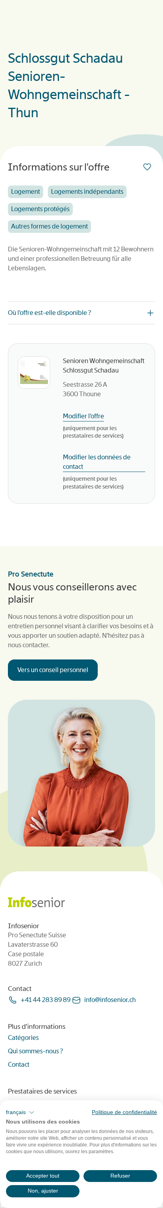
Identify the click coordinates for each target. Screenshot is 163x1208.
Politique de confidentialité (124, 1112)
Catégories (23, 1038)
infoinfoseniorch (110, 1000)
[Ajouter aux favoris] (148, 167)
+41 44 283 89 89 (45, 1000)
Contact (18, 1064)
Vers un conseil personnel (52, 670)
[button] (20, 1112)
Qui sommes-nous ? (35, 1051)
